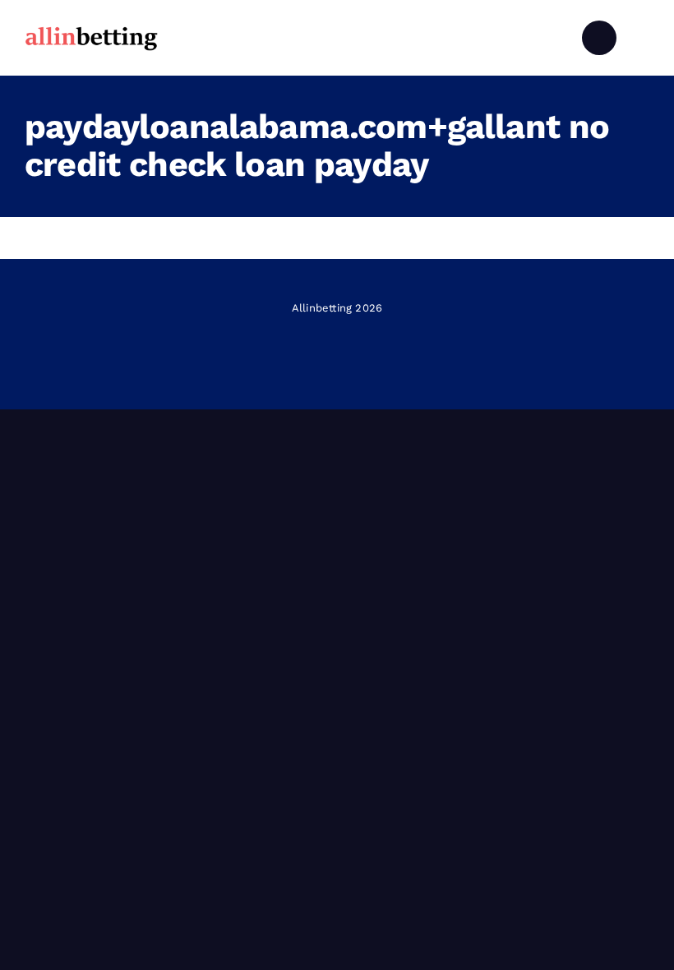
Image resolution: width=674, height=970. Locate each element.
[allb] (91, 28)
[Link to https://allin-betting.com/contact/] (599, 38)
